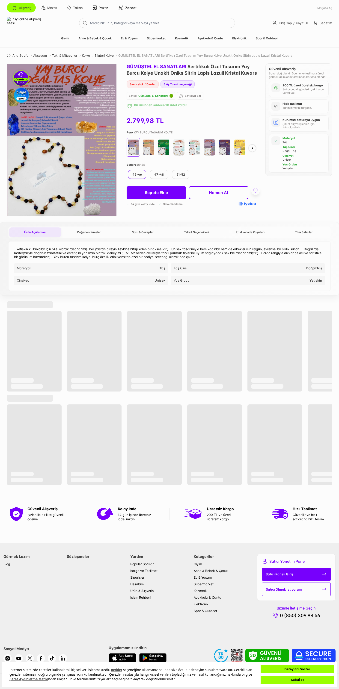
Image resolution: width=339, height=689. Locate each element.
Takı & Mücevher (64, 55)
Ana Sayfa (20, 55)
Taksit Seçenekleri (196, 232)
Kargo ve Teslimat (144, 571)
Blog (6, 564)
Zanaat (131, 8)
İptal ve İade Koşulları (250, 232)
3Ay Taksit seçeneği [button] (178, 84)
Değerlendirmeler (89, 232)
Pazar (103, 8)
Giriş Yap (285, 23)
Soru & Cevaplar (143, 232)
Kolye (86, 55)
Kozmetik (181, 38)
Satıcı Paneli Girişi (280, 574)
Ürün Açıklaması (35, 232)
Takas (78, 8)
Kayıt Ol (302, 23)
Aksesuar (40, 55)
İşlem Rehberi (140, 597)
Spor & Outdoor (267, 38)
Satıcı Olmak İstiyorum (284, 589)
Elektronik (239, 38)
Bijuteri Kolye (104, 55)
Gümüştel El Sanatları (153, 95)
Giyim (65, 38)
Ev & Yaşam (129, 38)
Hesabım (137, 584)
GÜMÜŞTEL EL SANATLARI (156, 66)
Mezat (52, 8)
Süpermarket (156, 38)
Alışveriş (25, 8)
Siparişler (137, 577)
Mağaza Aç (324, 8)
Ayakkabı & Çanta (210, 38)
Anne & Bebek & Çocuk (95, 38)
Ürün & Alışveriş (142, 591)
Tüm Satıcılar (304, 232)
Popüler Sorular (142, 564)
